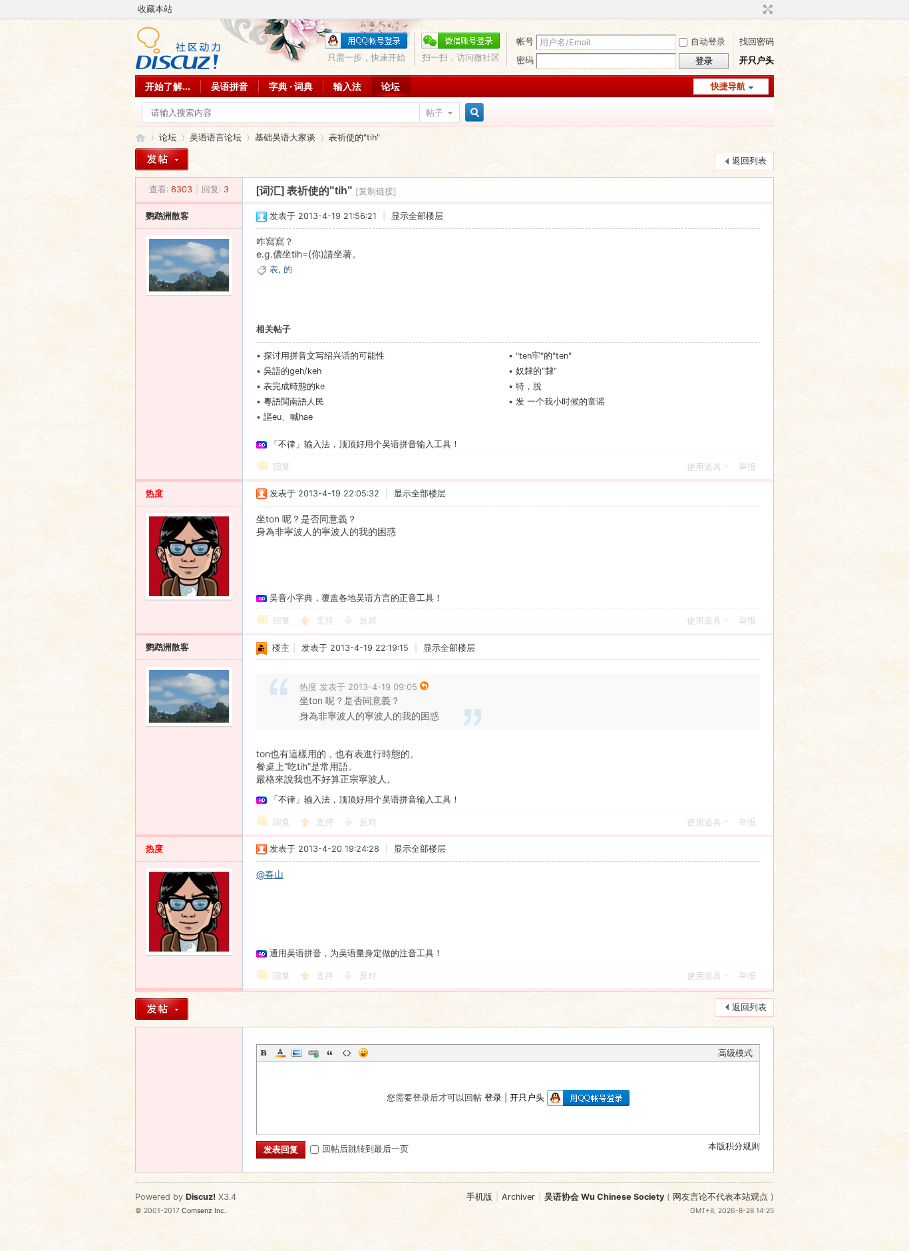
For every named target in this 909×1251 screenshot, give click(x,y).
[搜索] (472, 112)
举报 (747, 467)
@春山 (269, 874)
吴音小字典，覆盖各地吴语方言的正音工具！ (356, 598)
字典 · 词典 (291, 86)
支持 (326, 621)
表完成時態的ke (294, 386)
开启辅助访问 (755, 9)
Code (346, 1052)
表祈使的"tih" (354, 137)
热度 (154, 493)
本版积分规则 (734, 1146)
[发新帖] (161, 159)
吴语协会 (140, 137)
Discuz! (201, 1197)
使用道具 (704, 467)
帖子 (434, 113)
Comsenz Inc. (204, 1210)
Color (280, 1052)
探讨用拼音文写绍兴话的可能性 (324, 356)
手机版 (479, 1197)
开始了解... (167, 86)
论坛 (390, 86)
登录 (493, 1098)
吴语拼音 (229, 86)
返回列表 (749, 161)
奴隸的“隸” (536, 371)
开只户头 (756, 60)
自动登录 (708, 42)
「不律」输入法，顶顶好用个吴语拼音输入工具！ (365, 444)
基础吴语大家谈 (285, 137)
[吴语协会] (178, 67)
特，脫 (529, 386)
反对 (368, 621)
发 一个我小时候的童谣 (560, 402)
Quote (330, 1052)
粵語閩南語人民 (294, 402)
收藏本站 (155, 9)
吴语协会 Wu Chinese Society (604, 1197)
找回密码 (756, 42)
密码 (525, 60)
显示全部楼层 (417, 216)
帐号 (525, 42)
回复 (281, 467)
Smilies (363, 1052)
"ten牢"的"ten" (544, 356)
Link (313, 1052)
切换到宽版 (766, 9)
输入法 (347, 86)
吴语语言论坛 (216, 137)
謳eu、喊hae (288, 417)
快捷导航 (728, 86)
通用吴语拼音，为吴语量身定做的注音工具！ (356, 953)
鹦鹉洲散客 (167, 216)
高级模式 (735, 1053)
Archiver (518, 1197)
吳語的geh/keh (292, 371)
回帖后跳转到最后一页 (365, 1149)
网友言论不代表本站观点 (720, 1197)
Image (296, 1052)
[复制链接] (376, 191)
